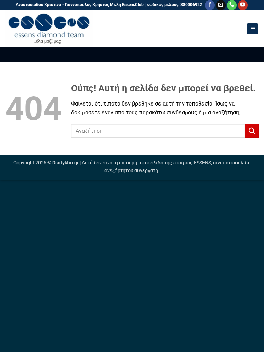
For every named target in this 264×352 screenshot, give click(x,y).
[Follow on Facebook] (210, 5)
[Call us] (232, 5)
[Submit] (252, 131)
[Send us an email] (221, 5)
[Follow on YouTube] (243, 5)
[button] (252, 28)
